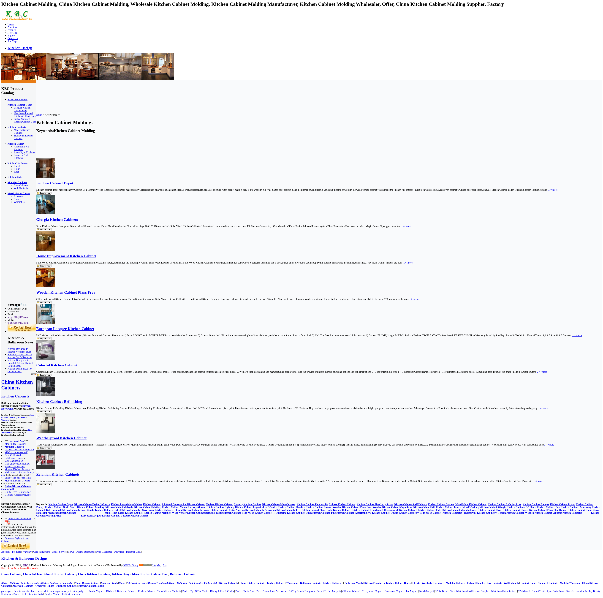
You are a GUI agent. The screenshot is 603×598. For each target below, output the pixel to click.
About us (12, 27)
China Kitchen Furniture (94, 574)
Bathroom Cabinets (182, 574)
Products (12, 30)
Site (154, 565)
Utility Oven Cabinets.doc (18, 492)
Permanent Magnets (394, 591)
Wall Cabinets (21, 188)
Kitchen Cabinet (275, 583)
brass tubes (36, 591)
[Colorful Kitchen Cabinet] (45, 359)
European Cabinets (66, 585)
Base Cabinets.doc (14, 455)
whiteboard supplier (53, 591)
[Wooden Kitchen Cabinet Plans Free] (45, 286)
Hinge (17, 169)
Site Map (12, 41)
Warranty (27, 551)
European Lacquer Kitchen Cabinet (65, 329)
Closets (17, 199)
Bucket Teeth (323, 591)
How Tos (12, 32)
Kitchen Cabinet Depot (54, 183)
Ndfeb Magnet (426, 591)
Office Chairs (201, 591)
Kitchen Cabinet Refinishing (59, 402)
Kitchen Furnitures (374, 583)
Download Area (16, 441)
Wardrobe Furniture (433, 583)
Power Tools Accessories (275, 591)
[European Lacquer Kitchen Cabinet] (45, 322)
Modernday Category (15, 444)
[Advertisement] (13, 253)
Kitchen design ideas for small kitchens (20, 370)
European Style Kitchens (21, 156)
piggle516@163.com (18, 317)
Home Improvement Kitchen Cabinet (66, 256)
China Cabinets (11, 574)
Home (11, 24)
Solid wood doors (13, 458)
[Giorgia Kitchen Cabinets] (45, 213)
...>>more (552, 189)
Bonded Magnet (52, 594)
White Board (441, 591)
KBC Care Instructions (19, 518)
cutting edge (78, 591)
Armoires (18, 196)
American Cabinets (22, 585)
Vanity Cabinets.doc (15, 466)
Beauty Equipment (306, 591)
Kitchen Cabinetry (333, 583)
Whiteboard (524, 591)
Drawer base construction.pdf (19, 449)
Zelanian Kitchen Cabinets (57, 474)
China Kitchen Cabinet (38, 574)
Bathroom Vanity (354, 583)
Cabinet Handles (476, 583)
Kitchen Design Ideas (125, 574)
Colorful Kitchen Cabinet (56, 365)
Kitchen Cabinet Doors (398, 583)
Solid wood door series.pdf (18, 477)
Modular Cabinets (455, 583)
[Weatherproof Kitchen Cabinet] (45, 432)
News (71, 551)
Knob (16, 171)
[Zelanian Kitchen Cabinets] (45, 468)
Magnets (336, 591)
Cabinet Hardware (71, 594)
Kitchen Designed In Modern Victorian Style (19, 350)
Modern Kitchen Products (17, 469)
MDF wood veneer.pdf (16, 452)
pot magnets (7, 591)
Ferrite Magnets (96, 591)
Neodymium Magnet (372, 591)
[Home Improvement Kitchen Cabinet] (45, 250)
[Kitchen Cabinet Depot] (45, 177)
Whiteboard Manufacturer (504, 591)
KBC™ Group (130, 565)
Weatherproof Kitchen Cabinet (61, 438)
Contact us (13, 38)
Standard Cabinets (548, 583)
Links (54, 551)
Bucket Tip (187, 591)
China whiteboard (351, 591)
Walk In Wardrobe (570, 583)
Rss (164, 565)
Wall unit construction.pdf (17, 463)
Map (159, 565)
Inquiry (11, 35)
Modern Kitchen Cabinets (22, 131)
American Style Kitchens (21, 148)
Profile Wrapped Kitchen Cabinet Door (25, 120)
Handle (17, 166)
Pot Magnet (412, 591)
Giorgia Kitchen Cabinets (57, 219)
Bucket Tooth (242, 591)
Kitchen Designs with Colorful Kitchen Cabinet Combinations (20, 363)
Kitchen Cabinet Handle (91, 585)
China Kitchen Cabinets (17, 385)
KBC (26, 565)
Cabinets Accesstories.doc (17, 494)
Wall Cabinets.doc (14, 460)
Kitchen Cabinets (15, 396)
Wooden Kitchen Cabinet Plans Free (65, 292)
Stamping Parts (35, 594)
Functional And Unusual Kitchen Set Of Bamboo (20, 356)
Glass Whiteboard (459, 591)
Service (63, 551)
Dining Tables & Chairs (222, 591)
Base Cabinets (21, 185)
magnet (67, 591)
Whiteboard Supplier (479, 591)
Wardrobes (19, 202)
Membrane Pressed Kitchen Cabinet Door (25, 114)
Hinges (50, 585)
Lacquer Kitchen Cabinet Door (22, 109)
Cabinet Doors (528, 583)
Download (119, 551)
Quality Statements (85, 551)
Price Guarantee (104, 551)
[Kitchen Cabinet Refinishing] (45, 395)
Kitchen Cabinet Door (154, 574)
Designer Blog (133, 551)
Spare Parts (255, 591)
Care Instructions (41, 551)
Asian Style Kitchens (24, 152)
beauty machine (22, 591)
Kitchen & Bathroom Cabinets (121, 591)
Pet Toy (292, 591)
